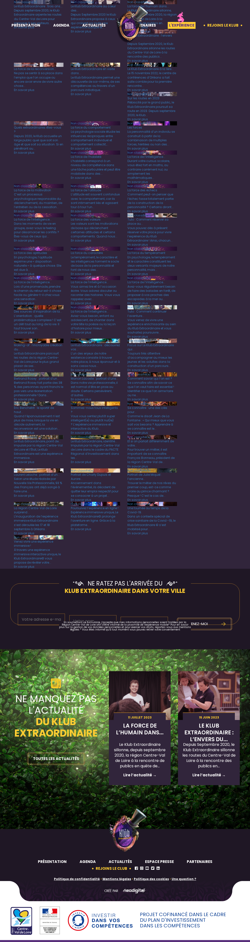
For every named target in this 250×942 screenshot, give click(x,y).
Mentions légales (117, 879)
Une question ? (184, 879)
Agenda (61, 25)
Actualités (94, 25)
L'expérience (181, 25)
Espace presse (159, 861)
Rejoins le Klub (223, 25)
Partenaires (199, 861)
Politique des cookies (151, 879)
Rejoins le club (111, 868)
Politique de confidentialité (77, 879)
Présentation (25, 25)
